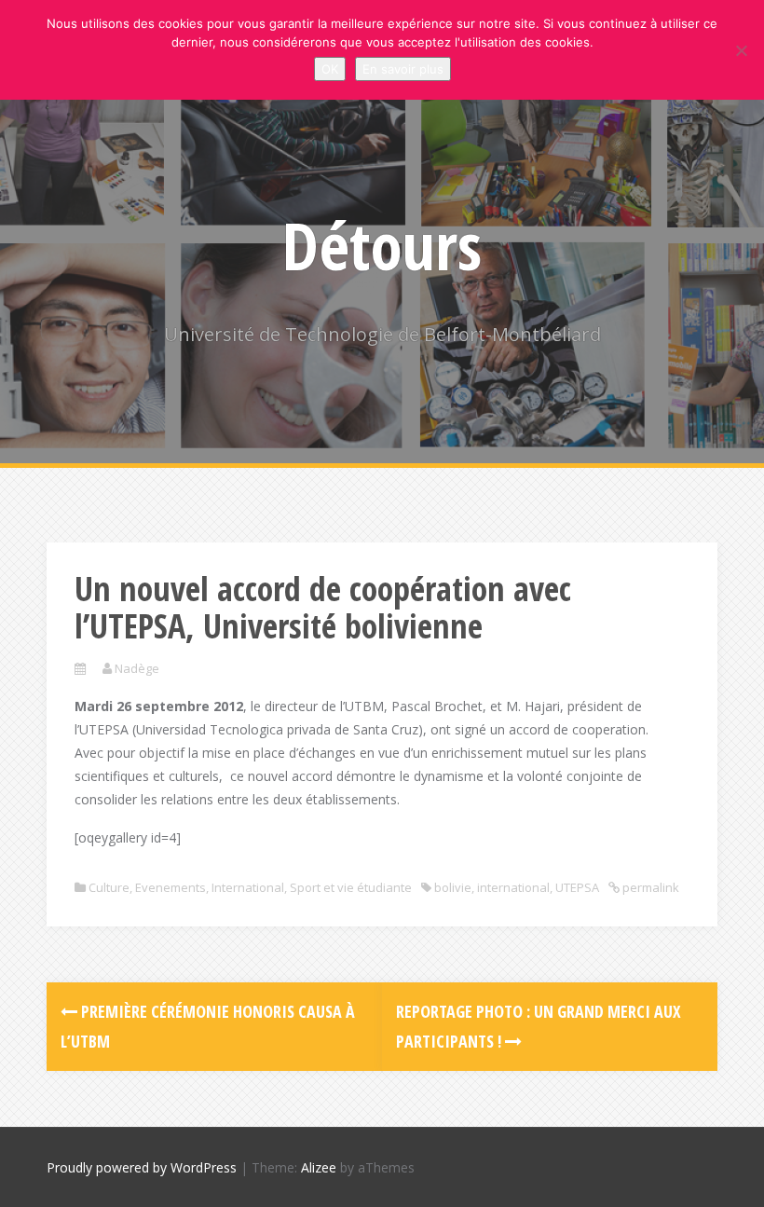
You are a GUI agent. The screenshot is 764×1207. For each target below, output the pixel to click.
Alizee (318, 1167)
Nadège (137, 668)
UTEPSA (577, 887)
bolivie (452, 887)
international (513, 887)
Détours (382, 245)
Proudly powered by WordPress (142, 1167)
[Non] (740, 50)
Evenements (170, 887)
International (247, 887)
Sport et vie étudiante (351, 887)
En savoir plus (402, 69)
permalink (649, 887)
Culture (109, 887)
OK (329, 69)
